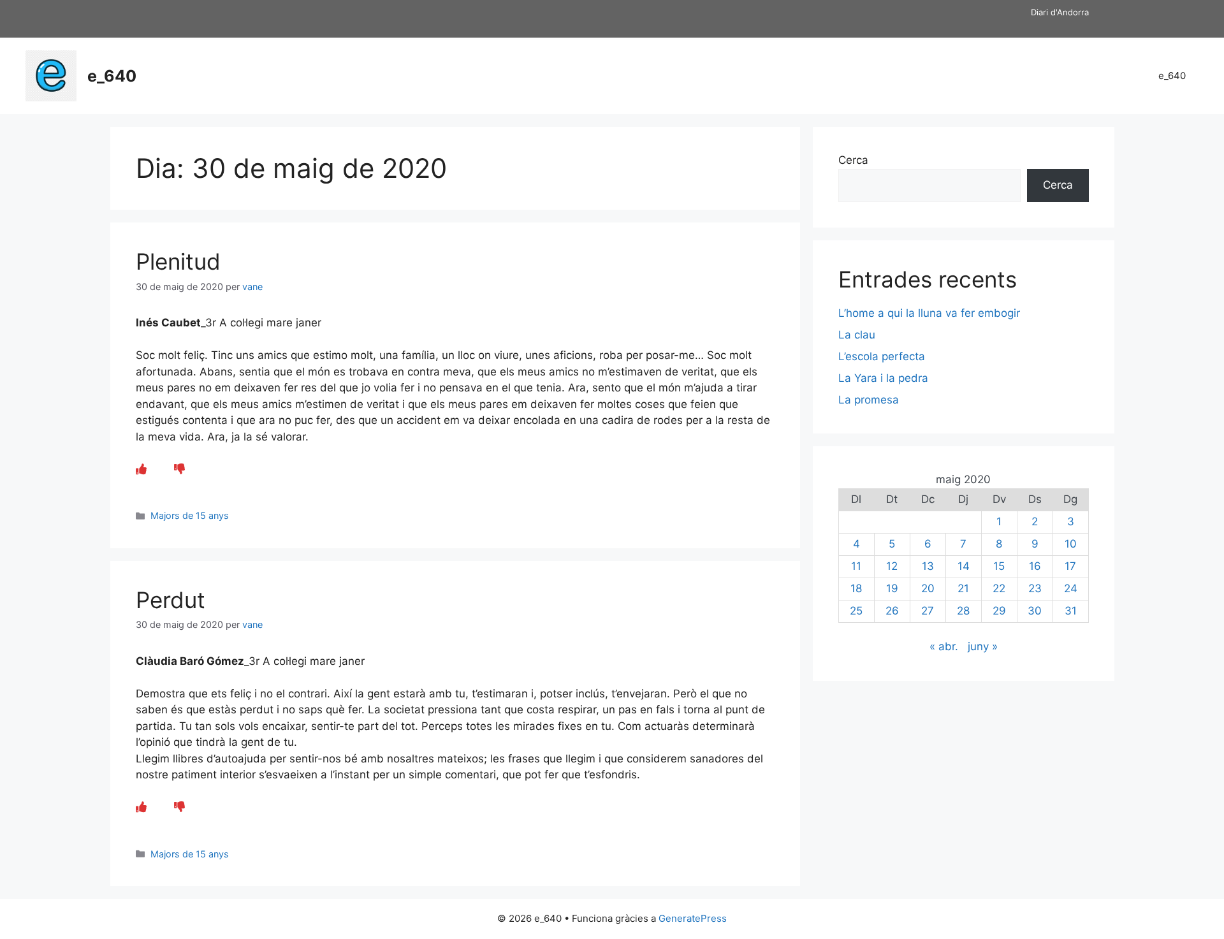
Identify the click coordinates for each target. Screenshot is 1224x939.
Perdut (170, 599)
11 (856, 566)
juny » (983, 646)
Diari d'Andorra (1060, 12)
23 (1035, 588)
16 (1035, 566)
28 (963, 610)
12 (892, 566)
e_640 (111, 75)
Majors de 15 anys (189, 515)
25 (856, 610)
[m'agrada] (141, 469)
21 (963, 588)
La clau (856, 334)
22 (999, 588)
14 (964, 566)
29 (999, 610)
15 (999, 566)
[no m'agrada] (179, 469)
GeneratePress (693, 918)
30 (1035, 610)
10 (1071, 543)
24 (1070, 588)
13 (928, 566)
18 (856, 588)
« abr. (943, 646)
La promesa (868, 399)
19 (892, 588)
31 (1071, 610)
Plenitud (178, 261)
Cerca (853, 160)
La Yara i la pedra (883, 378)
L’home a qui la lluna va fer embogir (929, 313)
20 (928, 588)
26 (892, 610)
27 (927, 610)
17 (1070, 566)
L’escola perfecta (881, 356)
